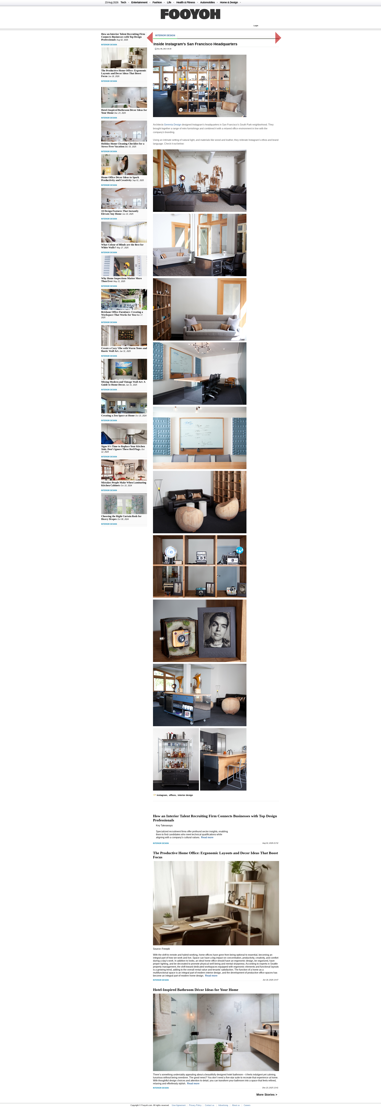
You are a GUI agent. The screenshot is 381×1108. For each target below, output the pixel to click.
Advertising (223, 1105)
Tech (123, 2)
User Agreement (179, 1105)
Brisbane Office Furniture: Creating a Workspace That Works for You (122, 313)
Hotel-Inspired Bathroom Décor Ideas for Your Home (195, 990)
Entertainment (139, 2)
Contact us (209, 1105)
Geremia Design (172, 124)
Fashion (157, 2)
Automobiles (207, 2)
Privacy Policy (195, 1105)
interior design (185, 795)
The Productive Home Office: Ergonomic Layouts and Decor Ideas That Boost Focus (123, 73)
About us (236, 1105)
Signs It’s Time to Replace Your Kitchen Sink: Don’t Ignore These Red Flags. (123, 448)
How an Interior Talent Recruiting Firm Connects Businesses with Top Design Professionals (123, 37)
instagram (162, 795)
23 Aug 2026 (111, 2)
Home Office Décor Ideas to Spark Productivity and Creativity (120, 179)
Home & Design (229, 2)
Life (169, 2)
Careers (247, 1105)
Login (256, 26)
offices (172, 795)
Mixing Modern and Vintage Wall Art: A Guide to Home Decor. (123, 383)
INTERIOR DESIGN (109, 45)
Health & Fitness (185, 2)
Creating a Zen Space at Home (118, 415)
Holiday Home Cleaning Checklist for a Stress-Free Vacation (122, 145)
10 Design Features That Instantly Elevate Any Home (120, 212)
